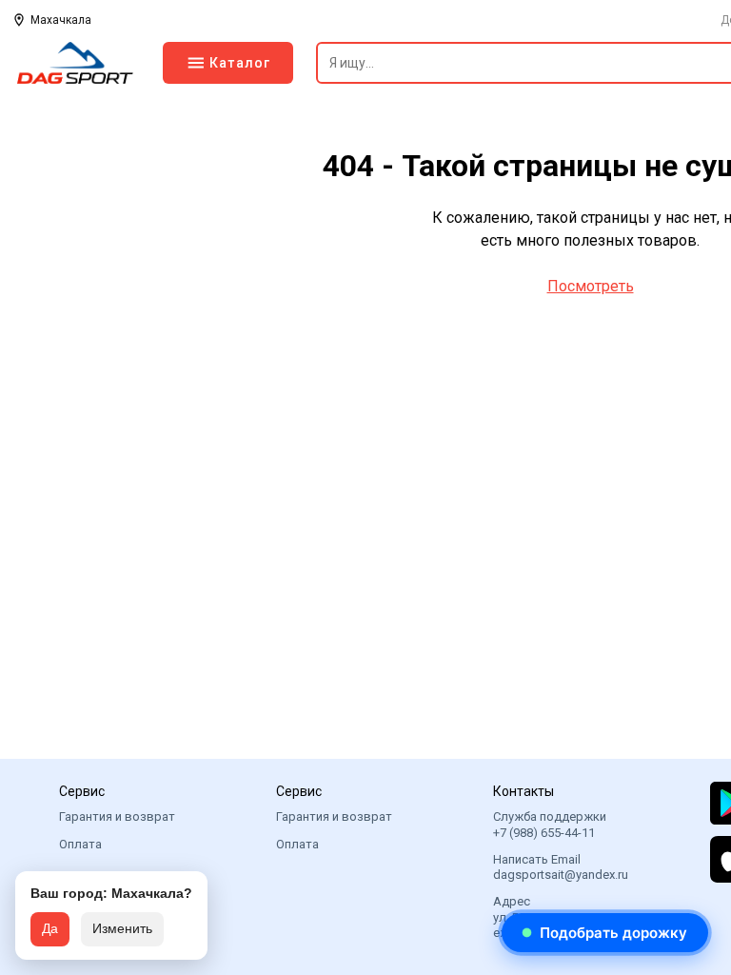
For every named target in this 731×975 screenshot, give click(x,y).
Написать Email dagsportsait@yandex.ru (560, 867)
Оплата (80, 844)
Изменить (122, 928)
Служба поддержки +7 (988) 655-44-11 (549, 824)
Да (50, 928)
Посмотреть (590, 286)
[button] (605, 932)
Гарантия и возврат (117, 816)
